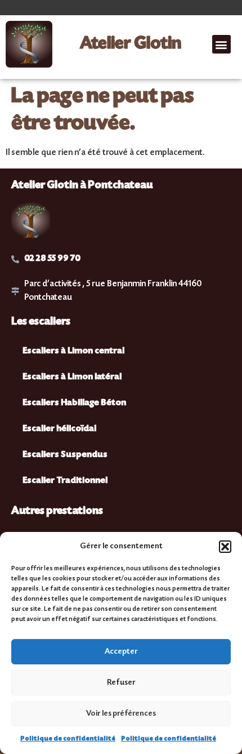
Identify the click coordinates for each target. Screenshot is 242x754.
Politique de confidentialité (67, 739)
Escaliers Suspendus (65, 455)
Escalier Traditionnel (65, 481)
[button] (225, 546)
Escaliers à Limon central (73, 351)
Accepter (121, 652)
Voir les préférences (121, 714)
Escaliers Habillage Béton (74, 403)
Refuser (121, 683)
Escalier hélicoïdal (59, 429)
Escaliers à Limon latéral (72, 377)
